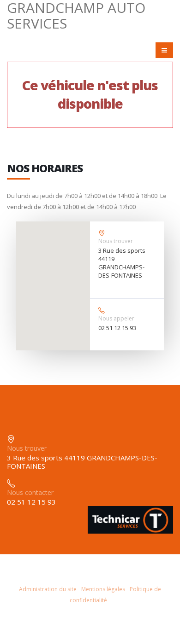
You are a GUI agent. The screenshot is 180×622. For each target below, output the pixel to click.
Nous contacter (30, 492)
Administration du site (48, 589)
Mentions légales (103, 589)
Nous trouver (115, 241)
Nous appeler (116, 318)
